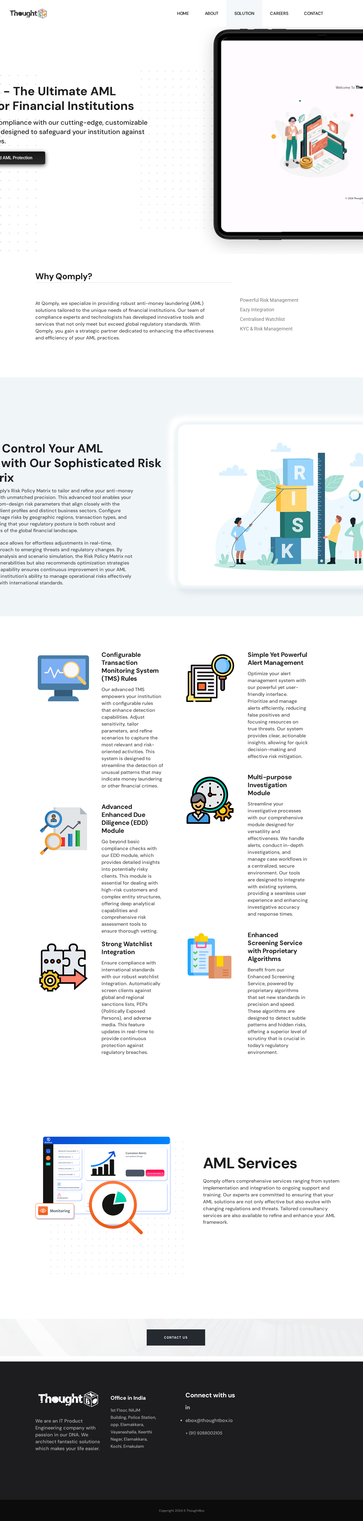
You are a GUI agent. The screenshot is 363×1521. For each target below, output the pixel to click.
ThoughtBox (195, 1511)
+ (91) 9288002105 (203, 1433)
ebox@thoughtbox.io (209, 1420)
